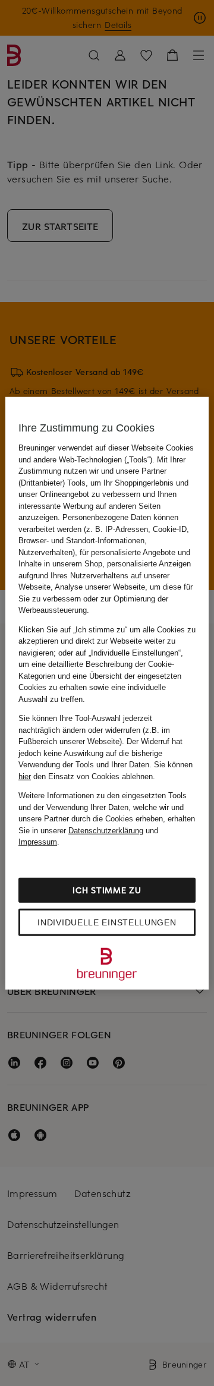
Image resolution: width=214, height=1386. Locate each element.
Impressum (37, 841)
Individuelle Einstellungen (106, 922)
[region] (107, 693)
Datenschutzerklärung (105, 830)
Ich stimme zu (107, 889)
